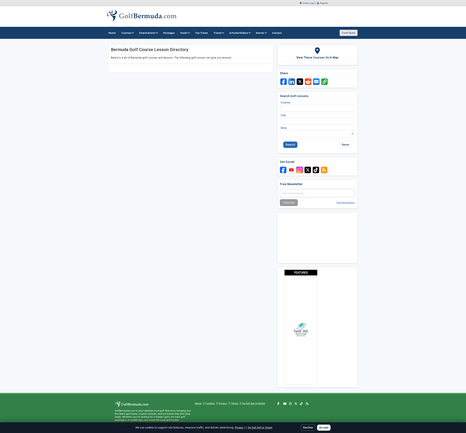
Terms (234, 403)
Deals (183, 32)
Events (260, 32)
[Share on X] (300, 81)
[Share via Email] (316, 81)
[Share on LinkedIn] (292, 81)
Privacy (223, 403)
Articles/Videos (238, 32)
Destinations (147, 32)
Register (324, 3)
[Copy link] (324, 81)
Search (290, 144)
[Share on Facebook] (283, 81)
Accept (323, 427)
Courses (126, 32)
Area (284, 127)
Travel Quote (348, 32)
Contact (210, 403)
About (198, 403)
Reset (345, 144)
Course (285, 102)
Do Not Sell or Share (253, 403)
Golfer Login (309, 3)
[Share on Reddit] (308, 81)
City (283, 115)
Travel (218, 32)
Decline (308, 427)
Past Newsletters (345, 202)
